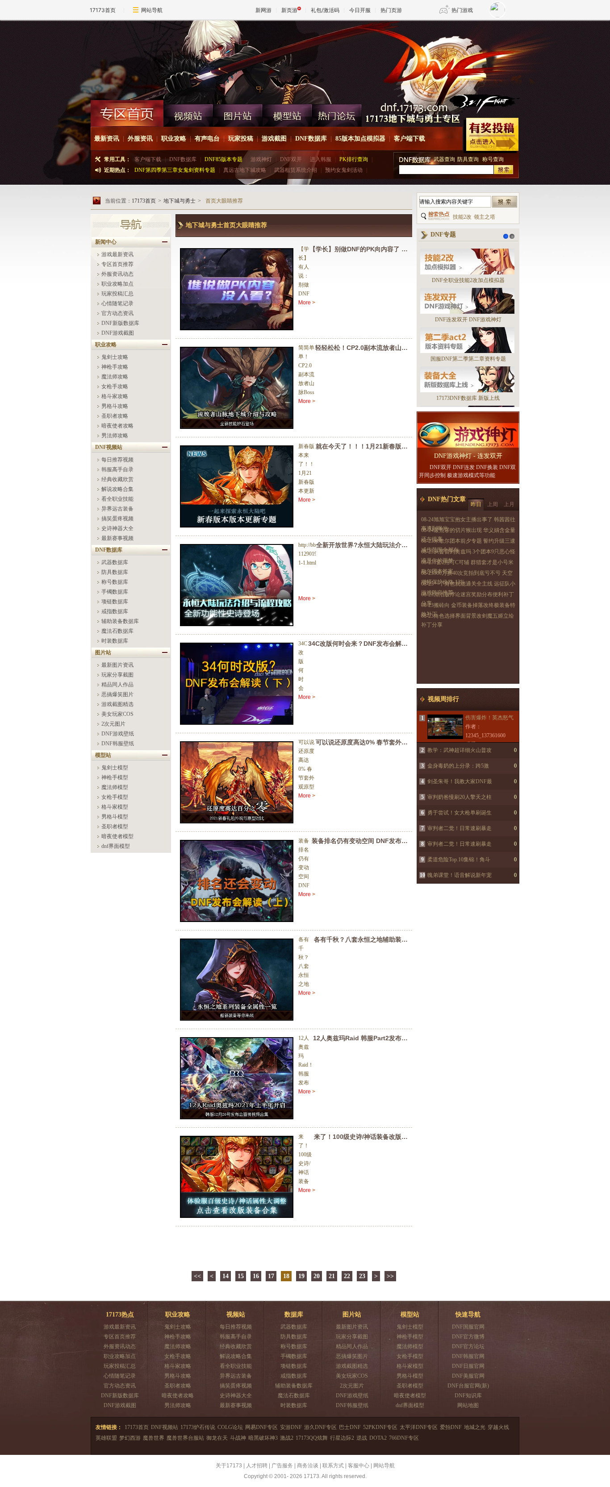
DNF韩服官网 (468, 1356)
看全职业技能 (117, 499)
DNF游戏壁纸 (117, 734)
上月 (509, 504)
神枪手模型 (114, 777)
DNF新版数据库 (120, 323)
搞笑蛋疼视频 (117, 518)
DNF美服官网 (468, 1376)
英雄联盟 (106, 1438)
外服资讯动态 (117, 274)
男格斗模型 (114, 817)
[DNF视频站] (188, 113)
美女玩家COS (117, 714)
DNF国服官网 (468, 1327)
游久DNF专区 (320, 1427)
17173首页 (103, 10)
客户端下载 (409, 138)
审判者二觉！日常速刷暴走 (459, 828)
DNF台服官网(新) (468, 1386)
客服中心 (358, 1465)
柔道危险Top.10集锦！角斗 (458, 859)
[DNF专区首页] (127, 113)
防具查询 (468, 159)
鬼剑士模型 (114, 767)
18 (286, 1276)
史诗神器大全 (117, 528)
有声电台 (207, 138)
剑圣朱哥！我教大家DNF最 (459, 781)
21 (332, 1276)
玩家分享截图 (117, 675)
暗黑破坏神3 (263, 1438)
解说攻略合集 (117, 489)
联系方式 (333, 1465)
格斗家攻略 (114, 396)
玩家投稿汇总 (117, 294)
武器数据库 (114, 562)
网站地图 (468, 1405)
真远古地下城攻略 (244, 170)
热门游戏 (462, 10)
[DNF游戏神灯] (468, 435)
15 (241, 1276)
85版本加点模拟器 (360, 138)
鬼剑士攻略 (114, 357)
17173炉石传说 (197, 1427)
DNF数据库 (311, 138)
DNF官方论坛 (468, 1346)
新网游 (263, 10)
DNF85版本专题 (223, 159)
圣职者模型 (114, 826)
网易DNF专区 (261, 1427)
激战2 (286, 1438)
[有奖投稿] (491, 135)
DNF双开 (291, 159)
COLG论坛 (230, 1427)
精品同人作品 (117, 684)
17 (271, 1276)
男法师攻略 (114, 435)
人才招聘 (256, 1465)
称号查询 (493, 159)
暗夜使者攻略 (117, 426)
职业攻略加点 (117, 284)
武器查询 (444, 159)
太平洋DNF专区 (419, 1427)
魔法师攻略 (114, 377)
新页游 (289, 10)
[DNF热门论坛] (337, 113)
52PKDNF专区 (380, 1427)
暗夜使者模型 (117, 836)
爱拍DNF (451, 1427)
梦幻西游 (130, 1438)
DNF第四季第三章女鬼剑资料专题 (174, 170)
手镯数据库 (114, 592)
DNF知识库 (468, 1395)
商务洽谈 (307, 1465)
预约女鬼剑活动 (344, 170)
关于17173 (229, 1465)
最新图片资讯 (117, 665)
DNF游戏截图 (117, 333)
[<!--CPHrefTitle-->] (237, 289)
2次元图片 (113, 724)
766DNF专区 (404, 1438)
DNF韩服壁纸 (117, 743)
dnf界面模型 (115, 846)
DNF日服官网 (468, 1366)
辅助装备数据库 (120, 621)
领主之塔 (484, 217)
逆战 (361, 1438)
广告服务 (282, 1465)
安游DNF (291, 1427)
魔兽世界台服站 (185, 1438)
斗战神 (238, 1438)
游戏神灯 (261, 159)
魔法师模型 (114, 787)
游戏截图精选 (117, 704)
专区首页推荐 (117, 264)
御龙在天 (217, 1438)
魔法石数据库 (117, 631)
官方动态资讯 (117, 313)
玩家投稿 (240, 138)
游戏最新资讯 (117, 254)
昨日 (476, 504)
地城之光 (474, 1427)
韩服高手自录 (117, 469)
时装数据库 (114, 641)
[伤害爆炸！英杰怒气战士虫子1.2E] (444, 726)
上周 (492, 504)
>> (390, 1276)
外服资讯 (140, 138)
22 (347, 1276)
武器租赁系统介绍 (295, 170)
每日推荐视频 (117, 460)
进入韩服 (320, 159)
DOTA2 (378, 1438)
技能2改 (462, 217)
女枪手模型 (114, 797)
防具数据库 (114, 572)
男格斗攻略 (114, 406)
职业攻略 (173, 138)
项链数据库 (114, 601)
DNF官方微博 (468, 1336)
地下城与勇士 (179, 201)
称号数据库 (114, 582)
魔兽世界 (153, 1438)
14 (225, 1276)
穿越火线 (498, 1427)
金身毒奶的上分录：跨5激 (458, 766)
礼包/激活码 (325, 10)
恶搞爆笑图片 (117, 694)
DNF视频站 (164, 1427)
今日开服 (360, 10)
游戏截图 (274, 138)
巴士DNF (350, 1427)
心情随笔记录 (117, 303)
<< (197, 1276)
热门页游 (391, 10)
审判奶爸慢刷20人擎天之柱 (459, 797)
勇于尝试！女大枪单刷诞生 (459, 813)
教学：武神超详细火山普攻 (459, 750)
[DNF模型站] (287, 113)
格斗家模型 (114, 807)
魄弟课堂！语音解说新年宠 (459, 875)
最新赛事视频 (117, 538)
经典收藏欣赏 (117, 479)
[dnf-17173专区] (305, 60)
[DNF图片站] (238, 113)
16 (256, 1276)
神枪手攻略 (114, 367)
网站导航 (152, 10)
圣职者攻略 (114, 416)
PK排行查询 (353, 159)
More (304, 302)
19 (301, 1276)
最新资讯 (106, 138)
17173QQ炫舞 (312, 1438)
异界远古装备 (117, 509)
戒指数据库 (114, 611)
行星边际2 (342, 1438)
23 (362, 1276)
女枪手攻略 (114, 386)
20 (316, 1276)
